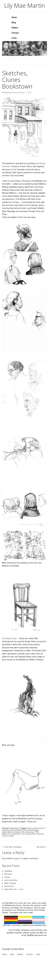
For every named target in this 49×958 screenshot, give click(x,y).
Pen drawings (28, 832)
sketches (16, 833)
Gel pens (8, 874)
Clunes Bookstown (31, 830)
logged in (17, 858)
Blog (14, 22)
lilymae (14, 92)
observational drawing (11, 832)
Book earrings (16, 830)
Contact (15, 32)
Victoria (40, 833)
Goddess (8, 871)
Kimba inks (9, 886)
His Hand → (42, 846)
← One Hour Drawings (12, 846)
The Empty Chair (9, 638)
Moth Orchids (10, 883)
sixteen (7, 877)
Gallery (15, 27)
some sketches (10, 880)
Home (14, 17)
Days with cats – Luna (13, 889)
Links (14, 37)
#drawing (15, 828)
